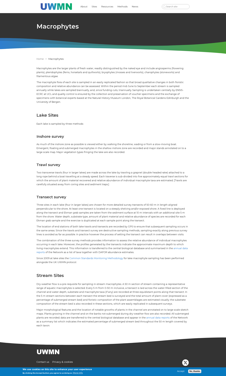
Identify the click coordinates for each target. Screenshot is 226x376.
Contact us (42, 362)
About (83, 6)
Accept (181, 371)
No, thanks (194, 371)
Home (40, 59)
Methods (122, 6)
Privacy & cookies (62, 362)
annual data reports (158, 317)
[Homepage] (113, 352)
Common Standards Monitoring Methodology (96, 258)
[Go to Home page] (56, 6)
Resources (107, 6)
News (135, 6)
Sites (94, 6)
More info (78, 373)
